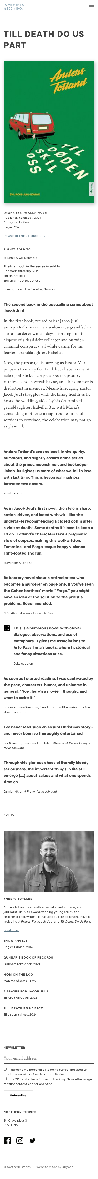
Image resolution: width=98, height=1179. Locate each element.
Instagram (19, 1140)
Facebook (7, 1140)
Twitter (32, 1140)
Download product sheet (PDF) (26, 236)
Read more (11, 930)
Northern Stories (14, 6)
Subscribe (18, 1095)
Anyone (68, 1167)
